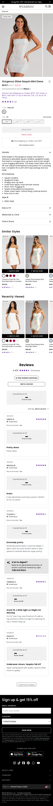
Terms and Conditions (42, 738)
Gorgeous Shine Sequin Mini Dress (22, 81)
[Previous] (3, 2)
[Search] (46, 6)
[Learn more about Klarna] (30, 89)
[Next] (50, 2)
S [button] (17, 121)
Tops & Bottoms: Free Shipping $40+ (31, 2)
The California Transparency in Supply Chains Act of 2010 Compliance (26, 795)
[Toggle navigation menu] (3, 6)
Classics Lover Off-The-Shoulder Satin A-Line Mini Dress (11, 280)
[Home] (26, 6)
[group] (21, 45)
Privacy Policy (9, 740)
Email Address (9, 706)
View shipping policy (26, 145)
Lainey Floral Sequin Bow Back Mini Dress (35, 280)
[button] (3, 275)
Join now (26, 730)
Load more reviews (26, 685)
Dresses (5, 11)
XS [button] (7, 121)
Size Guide (47, 117)
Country (6, 717)
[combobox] (38, 409)
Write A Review (26, 384)
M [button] (28, 121)
